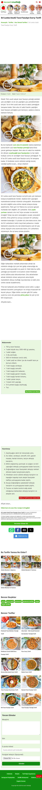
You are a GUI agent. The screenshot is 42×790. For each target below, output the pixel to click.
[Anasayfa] (11, 2)
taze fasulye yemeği (21, 148)
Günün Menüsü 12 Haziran (8, 587)
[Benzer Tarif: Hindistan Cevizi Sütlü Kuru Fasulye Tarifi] (11, 643)
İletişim (17, 774)
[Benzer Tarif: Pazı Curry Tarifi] (31, 643)
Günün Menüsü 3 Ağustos (8, 570)
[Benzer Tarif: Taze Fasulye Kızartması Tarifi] (11, 681)
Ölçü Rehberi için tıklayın (32, 391)
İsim (3, 738)
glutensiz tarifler (28, 601)
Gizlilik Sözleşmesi (23, 777)
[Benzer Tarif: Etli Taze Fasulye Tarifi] (11, 699)
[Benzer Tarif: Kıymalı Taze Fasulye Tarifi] (31, 681)
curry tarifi (10, 601)
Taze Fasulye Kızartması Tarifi (9, 690)
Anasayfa (4, 22)
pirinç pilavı (25, 295)
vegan (37, 601)
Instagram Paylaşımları (8, 777)
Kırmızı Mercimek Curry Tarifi (9, 672)
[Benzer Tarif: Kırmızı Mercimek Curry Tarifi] (11, 664)
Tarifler (10, 22)
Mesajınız (5, 719)
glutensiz (18, 601)
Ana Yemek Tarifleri (21, 22)
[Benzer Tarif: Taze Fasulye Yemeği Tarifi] (31, 699)
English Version (21, 781)
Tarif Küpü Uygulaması (28, 774)
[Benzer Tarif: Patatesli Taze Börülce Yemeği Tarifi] (11, 622)
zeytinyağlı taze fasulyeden (19, 153)
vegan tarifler (5, 604)
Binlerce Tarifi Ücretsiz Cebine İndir (29, 498)
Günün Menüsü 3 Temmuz (28, 570)
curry (3, 601)
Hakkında (9, 774)
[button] (40, 1)
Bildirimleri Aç (22, 536)
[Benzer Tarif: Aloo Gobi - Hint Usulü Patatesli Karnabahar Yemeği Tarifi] (31, 622)
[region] (21, 44)
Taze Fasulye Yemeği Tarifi (29, 707)
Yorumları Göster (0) (21, 523)
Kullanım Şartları (36, 777)
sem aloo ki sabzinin (20, 145)
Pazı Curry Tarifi (26, 651)
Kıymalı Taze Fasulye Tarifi (29, 690)
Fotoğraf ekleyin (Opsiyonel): (12, 754)
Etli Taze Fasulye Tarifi (7, 707)
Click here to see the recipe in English (15, 508)
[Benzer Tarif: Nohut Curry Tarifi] (31, 664)
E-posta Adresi (7, 746)
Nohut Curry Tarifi (26, 672)
